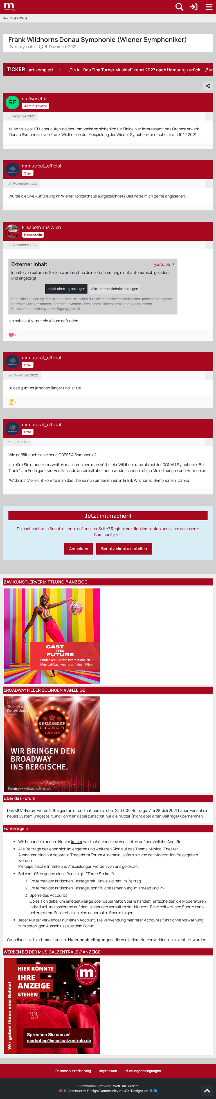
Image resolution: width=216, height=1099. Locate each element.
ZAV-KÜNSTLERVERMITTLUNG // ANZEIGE (45, 582)
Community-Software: (108, 1086)
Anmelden (78, 548)
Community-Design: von (108, 1090)
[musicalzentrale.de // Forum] (11, 7)
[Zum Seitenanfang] (207, 1091)
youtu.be (162, 264)
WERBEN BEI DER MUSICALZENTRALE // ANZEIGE (52, 952)
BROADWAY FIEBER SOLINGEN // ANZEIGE (44, 690)
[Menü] (209, 7)
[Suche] (179, 7)
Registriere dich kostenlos (136, 528)
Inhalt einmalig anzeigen (66, 288)
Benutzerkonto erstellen (124, 548)
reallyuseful (25, 46)
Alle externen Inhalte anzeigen (114, 288)
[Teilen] (208, 85)
